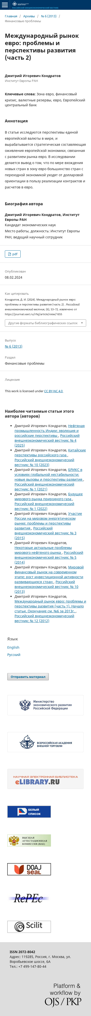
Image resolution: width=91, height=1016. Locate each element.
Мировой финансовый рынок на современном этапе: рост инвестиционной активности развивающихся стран (49, 574)
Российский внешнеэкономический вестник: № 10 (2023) (44, 462)
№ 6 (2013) (49, 16)
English (13, 647)
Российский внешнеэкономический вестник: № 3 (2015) (45, 533)
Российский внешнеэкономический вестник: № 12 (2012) (44, 618)
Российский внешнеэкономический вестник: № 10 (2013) (46, 586)
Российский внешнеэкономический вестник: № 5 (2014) (49, 557)
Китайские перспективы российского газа (50, 452)
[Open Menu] (5, 5)
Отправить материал (28, 676)
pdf (14, 254)
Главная (11, 16)
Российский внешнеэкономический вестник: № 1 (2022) (44, 506)
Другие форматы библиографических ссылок (43, 323)
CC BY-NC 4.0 (53, 391)
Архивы (29, 16)
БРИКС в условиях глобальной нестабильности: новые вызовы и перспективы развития (49, 474)
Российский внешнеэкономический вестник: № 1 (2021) (44, 486)
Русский (13, 654)
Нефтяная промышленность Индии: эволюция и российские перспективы (50, 430)
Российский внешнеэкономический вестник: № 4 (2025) (47, 440)
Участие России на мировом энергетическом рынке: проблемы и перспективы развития (48, 520)
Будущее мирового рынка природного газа (49, 496)
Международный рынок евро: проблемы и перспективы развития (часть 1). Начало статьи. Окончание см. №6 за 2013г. (50, 606)
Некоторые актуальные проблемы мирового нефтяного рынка (43, 550)
